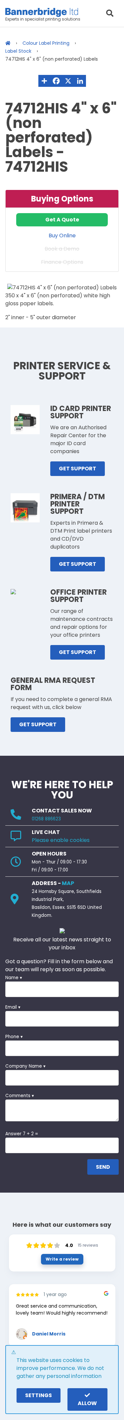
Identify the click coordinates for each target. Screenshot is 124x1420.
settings (38, 1395)
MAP (68, 883)
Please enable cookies (61, 840)
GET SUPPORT (77, 468)
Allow (87, 1403)
